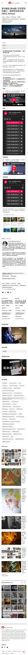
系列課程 (3, 651)
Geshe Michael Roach (14, 241)
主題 (6, 651)
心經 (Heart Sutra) (15, 401)
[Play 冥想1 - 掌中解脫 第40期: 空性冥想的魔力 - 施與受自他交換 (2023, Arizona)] (5, 182)
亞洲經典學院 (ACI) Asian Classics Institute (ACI (10, 19)
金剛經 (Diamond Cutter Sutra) (7, 439)
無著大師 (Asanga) (12, 411)
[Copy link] (10, 292)
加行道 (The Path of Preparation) (8, 390)
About (3, 238)
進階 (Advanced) (5, 436)
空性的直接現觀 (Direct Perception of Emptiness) (10, 421)
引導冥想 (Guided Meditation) (7, 287)
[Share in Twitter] (5, 292)
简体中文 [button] (4, 42)
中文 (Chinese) (13, 17)
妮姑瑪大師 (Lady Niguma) (7, 395)
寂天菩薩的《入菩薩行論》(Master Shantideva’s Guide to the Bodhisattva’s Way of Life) (12, 274)
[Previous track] (5, 119)
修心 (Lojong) (21, 385)
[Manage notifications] (24, 652)
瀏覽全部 (9, 651)
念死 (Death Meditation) (6, 404)
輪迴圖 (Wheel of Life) (17, 434)
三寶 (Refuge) (4, 385)
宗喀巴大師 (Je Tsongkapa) (18, 395)
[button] (2, 3)
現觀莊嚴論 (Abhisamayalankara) (8, 416)
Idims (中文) (4, 308)
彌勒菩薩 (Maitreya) (5, 401)
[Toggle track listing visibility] (23, 119)
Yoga (19, 383)
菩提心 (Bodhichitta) (21, 429)
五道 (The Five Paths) (13, 385)
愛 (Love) (14, 404)
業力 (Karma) (12, 409)
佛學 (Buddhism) (23, 19)
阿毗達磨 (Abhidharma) (20, 439)
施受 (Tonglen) (13, 276)
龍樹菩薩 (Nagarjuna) (6, 441)
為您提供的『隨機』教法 (16, 651)
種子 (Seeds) (4, 419)
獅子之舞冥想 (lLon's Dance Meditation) (9, 414)
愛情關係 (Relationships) (6, 406)
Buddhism (8, 17)
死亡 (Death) (4, 411)
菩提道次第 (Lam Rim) (6, 431)
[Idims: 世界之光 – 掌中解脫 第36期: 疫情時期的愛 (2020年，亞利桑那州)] (14, 601)
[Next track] (7, 119)
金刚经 (12, 436)
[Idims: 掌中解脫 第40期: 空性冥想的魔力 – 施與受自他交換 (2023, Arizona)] (8, 308)
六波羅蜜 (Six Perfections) (7, 388)
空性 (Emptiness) (12, 419)
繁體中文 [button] (4, 45)
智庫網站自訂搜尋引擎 (5, 653)
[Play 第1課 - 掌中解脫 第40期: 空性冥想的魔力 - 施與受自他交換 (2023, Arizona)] (5, 113)
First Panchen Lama (12, 383)
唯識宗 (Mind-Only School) (7, 393)
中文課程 (18, 17)
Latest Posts (8, 238)
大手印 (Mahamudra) (17, 393)
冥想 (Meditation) (17, 388)
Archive (3, 17)
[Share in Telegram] (8, 292)
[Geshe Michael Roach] (5, 243)
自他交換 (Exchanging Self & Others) (8, 278)
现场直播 (20, 414)
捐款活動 (11, 653)
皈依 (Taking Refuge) (20, 416)
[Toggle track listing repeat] (10, 119)
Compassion (4, 383)
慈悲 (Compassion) (5, 276)
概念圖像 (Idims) (19, 409)
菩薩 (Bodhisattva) (15, 431)
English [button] (4, 48)
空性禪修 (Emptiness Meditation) (8, 424)
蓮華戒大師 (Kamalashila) (6, 434)
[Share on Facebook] (3, 292)
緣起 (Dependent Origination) (7, 426)
